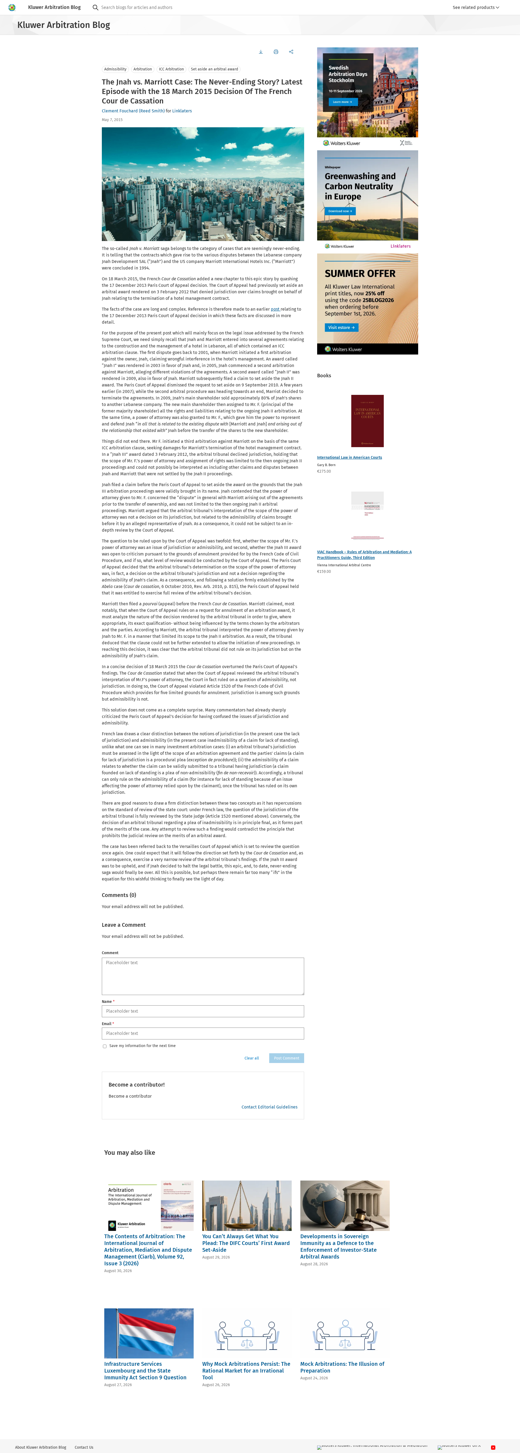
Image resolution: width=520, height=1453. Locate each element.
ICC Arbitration (171, 69)
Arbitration (143, 69)
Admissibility (115, 69)
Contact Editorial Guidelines (269, 1107)
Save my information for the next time (142, 1046)
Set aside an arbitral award (214, 69)
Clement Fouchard (120, 110)
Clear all (252, 1058)
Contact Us (84, 1447)
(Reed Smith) (152, 110)
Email (108, 1024)
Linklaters (182, 110)
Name (108, 1001)
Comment (110, 953)
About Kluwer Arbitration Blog (40, 1447)
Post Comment (286, 1058)
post (276, 309)
